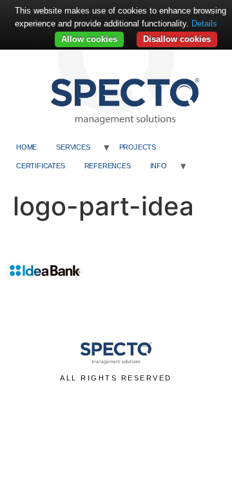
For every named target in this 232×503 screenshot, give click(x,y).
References (107, 166)
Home (26, 147)
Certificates (40, 166)
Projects (137, 147)
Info (158, 166)
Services (73, 147)
